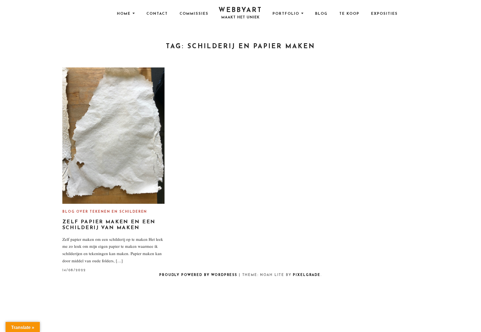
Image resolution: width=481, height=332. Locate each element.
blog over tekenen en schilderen (104, 212)
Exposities (384, 14)
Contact (157, 14)
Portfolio (286, 14)
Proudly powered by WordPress (198, 275)
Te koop (349, 14)
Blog (321, 14)
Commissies (194, 14)
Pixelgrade (306, 275)
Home (124, 14)
